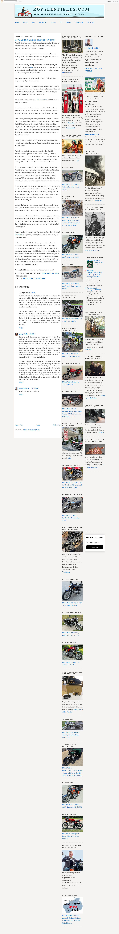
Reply (21, 327)
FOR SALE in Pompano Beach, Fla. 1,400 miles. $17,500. (70, 836)
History (25, 22)
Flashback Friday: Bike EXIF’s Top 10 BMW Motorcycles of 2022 (94, 274)
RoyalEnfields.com (59, 9)
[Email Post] (17, 276)
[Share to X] (23, 276)
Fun (61, 22)
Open (77, 160)
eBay (69, 458)
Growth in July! (99, 262)
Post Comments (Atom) (32, 430)
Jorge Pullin (23, 334)
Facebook (88, 349)
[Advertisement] (59, 28)
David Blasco (24, 388)
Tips (33, 22)
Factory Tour (79, 22)
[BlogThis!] (21, 276)
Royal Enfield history (34, 278)
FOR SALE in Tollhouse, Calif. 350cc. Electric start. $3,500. (71, 186)
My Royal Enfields (93, 260)
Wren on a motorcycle (92, 250)
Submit (95, 547)
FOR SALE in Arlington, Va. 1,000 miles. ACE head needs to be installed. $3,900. (72, 485)
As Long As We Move (94, 290)
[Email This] (19, 276)
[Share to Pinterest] (26, 276)
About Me (90, 22)
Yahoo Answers (42, 100)
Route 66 (71, 123)
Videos (68, 22)
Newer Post (18, 425)
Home (17, 22)
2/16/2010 (31, 293)
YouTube (101, 432)
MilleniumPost (67, 72)
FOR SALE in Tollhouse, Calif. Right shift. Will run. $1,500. (71, 286)
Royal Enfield (70, 128)
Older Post (56, 425)
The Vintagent (92, 288)
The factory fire (97, 201)
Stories (53, 22)
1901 (31, 67)
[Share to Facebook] (25, 276)
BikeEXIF (90, 271)
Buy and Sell (43, 22)
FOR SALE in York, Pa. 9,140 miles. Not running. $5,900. (71, 517)
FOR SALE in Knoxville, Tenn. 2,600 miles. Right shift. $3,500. (70, 734)
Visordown (66, 572)
